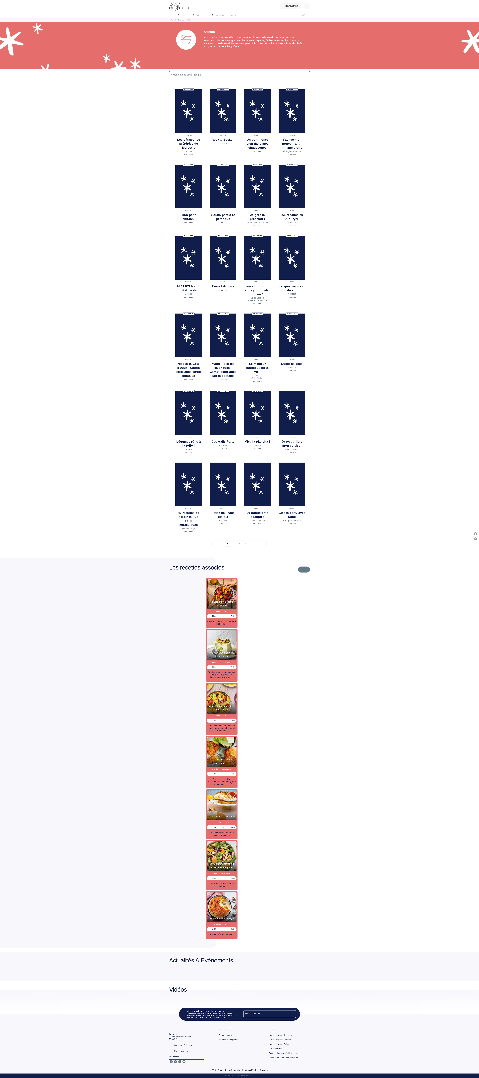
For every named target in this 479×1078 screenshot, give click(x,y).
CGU (213, 1070)
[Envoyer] (293, 1014)
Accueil (173, 20)
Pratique (181, 20)
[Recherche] (307, 6)
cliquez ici (224, 1017)
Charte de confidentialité (229, 1070)
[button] (290, 6)
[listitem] (171, 1062)
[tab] (172, 15)
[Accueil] (179, 6)
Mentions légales (250, 1070)
